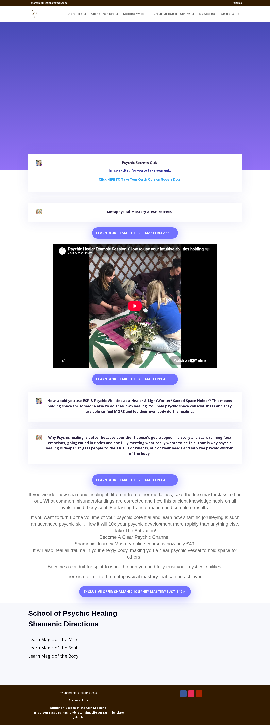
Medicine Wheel (133, 14)
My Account (207, 14)
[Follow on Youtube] (199, 693)
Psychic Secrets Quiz (140, 162)
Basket (225, 14)
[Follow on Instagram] (191, 693)
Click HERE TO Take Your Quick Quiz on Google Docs (139, 179)
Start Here (75, 14)
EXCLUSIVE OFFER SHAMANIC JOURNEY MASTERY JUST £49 (133, 591)
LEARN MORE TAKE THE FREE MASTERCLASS (133, 233)
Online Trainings (102, 14)
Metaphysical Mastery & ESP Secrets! (140, 211)
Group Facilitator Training (172, 14)
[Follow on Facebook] (183, 693)
